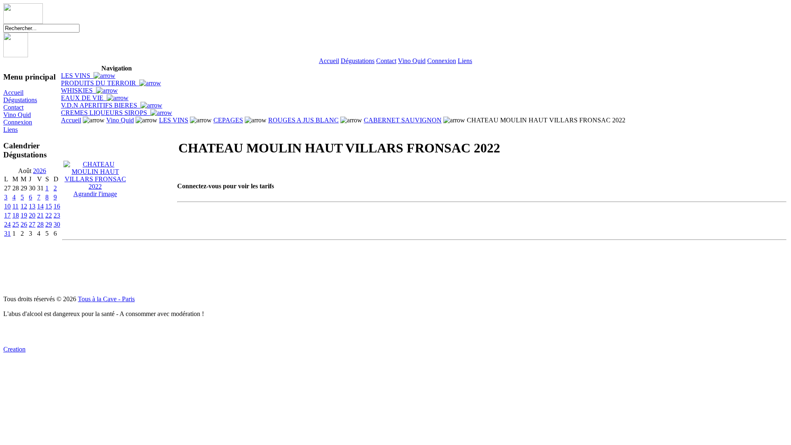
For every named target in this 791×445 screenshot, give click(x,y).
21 (40, 215)
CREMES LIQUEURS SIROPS (105, 112)
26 (24, 224)
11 (15, 206)
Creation (14, 349)
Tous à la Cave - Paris (106, 298)
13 (32, 206)
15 (48, 206)
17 (7, 215)
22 (48, 215)
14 (40, 206)
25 (15, 224)
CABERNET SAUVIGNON (403, 120)
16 (57, 206)
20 (32, 215)
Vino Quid (412, 60)
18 (15, 215)
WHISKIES (78, 90)
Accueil (329, 60)
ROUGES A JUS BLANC (303, 120)
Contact (386, 60)
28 (40, 224)
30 (57, 224)
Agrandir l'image (95, 193)
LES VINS (77, 75)
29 (48, 224)
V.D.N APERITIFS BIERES (100, 105)
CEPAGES (228, 120)
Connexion (441, 60)
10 (7, 206)
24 (7, 224)
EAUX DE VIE (84, 97)
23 (57, 215)
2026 (39, 170)
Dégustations (357, 60)
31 (7, 233)
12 (24, 206)
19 (24, 215)
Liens (465, 60)
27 (32, 224)
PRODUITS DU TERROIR (100, 83)
